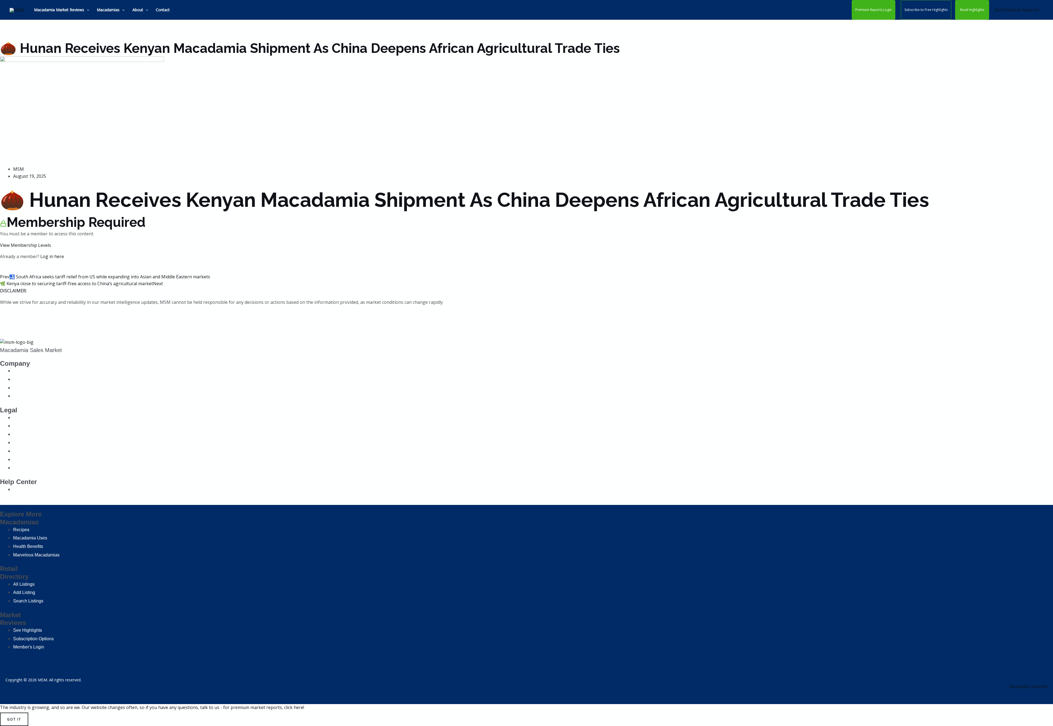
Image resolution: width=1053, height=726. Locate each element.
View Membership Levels (25, 245)
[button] (86, 9)
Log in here (52, 256)
